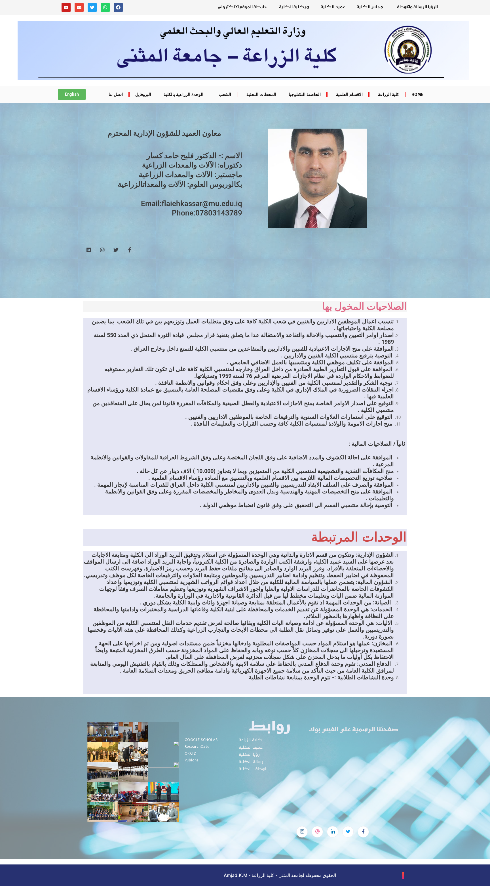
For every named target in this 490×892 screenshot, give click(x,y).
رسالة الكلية (251, 762)
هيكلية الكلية (294, 7)
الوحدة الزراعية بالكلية (183, 94)
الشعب (225, 94)
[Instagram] (302, 831)
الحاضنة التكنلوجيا (305, 94)
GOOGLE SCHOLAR (201, 740)
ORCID (191, 753)
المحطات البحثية (261, 94)
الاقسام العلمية (349, 94)
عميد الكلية (333, 7)
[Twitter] (348, 831)
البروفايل (143, 94)
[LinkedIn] (332, 831)
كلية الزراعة (388, 94)
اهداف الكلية (252, 769)
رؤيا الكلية (249, 754)
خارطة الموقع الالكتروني (242, 7)
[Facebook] (363, 831)
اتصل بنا (116, 94)
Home (417, 94)
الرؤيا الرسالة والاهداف (416, 7)
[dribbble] (317, 831)
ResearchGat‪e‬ (197, 746)
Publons (192, 760)
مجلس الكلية (370, 7)
